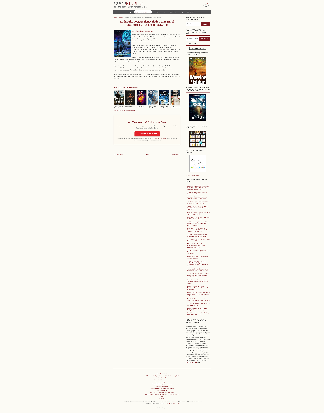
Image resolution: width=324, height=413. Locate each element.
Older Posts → (176, 154)
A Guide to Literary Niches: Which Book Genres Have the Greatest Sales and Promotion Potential (198, 223)
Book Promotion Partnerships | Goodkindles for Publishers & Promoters (162, 394)
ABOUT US (172, 12)
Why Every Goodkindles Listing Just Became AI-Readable (197, 193)
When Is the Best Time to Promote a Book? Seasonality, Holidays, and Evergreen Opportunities (197, 245)
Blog (162, 396)
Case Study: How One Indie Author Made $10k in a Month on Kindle (198, 218)
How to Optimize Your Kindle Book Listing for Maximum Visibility (197, 309)
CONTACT (190, 12)
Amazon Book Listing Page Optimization (162, 384)
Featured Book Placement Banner (162, 380)
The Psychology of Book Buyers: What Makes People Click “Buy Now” (197, 202)
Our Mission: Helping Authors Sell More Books (162, 392)
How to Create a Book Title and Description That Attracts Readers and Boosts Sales (197, 287)
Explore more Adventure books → (125, 110)
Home (147, 154)
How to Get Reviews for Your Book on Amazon (162, 388)
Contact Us (162, 398)
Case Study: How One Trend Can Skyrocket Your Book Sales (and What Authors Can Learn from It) (197, 229)
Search (205, 24)
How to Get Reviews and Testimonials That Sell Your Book (197, 257)
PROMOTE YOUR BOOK (142, 12)
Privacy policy (176, 403)
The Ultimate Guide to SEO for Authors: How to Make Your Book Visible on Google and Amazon (198, 275)
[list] (147, 99)
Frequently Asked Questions (162, 382)
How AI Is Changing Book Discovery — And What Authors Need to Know (198, 197)
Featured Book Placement (192, 175)
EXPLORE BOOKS (159, 12)
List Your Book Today (147, 134)
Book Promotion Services (162, 386)
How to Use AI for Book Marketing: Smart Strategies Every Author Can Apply (198, 299)
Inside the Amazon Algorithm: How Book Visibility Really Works (198, 213)
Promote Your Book (191, 362)
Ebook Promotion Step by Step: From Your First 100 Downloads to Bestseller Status (197, 281)
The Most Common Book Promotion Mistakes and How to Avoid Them (197, 235)
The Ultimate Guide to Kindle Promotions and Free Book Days (198, 304)
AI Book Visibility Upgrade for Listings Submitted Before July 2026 (162, 376)
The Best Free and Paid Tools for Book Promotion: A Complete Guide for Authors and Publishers (198, 251)
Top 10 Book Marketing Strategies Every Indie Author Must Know (198, 313)
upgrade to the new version (160, 138)
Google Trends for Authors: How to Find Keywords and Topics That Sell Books (198, 269)
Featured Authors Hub (162, 378)
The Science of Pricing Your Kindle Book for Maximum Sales (198, 240)
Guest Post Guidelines (162, 390)
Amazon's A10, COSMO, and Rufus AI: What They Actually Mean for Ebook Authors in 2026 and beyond (198, 187)
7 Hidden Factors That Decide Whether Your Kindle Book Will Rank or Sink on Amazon (198, 207)
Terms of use (167, 403)
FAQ (181, 12)
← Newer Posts (118, 154)
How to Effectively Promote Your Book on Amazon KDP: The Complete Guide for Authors (198, 294)
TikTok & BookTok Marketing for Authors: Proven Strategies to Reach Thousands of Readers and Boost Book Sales (197, 263)
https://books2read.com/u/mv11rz (142, 31)
